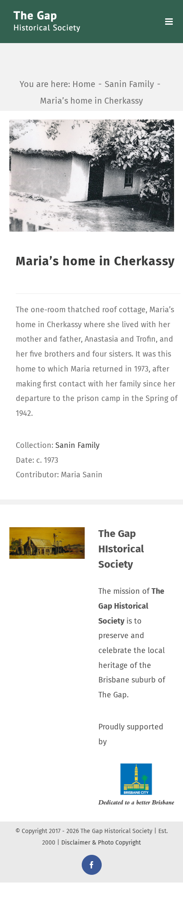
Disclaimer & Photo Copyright (101, 842)
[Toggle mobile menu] (169, 21)
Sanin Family (77, 445)
